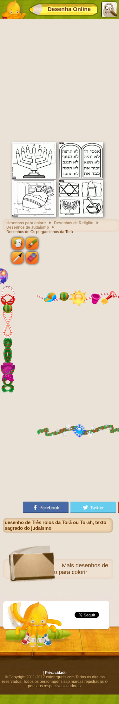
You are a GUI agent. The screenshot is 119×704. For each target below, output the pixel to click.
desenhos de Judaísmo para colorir (70, 568)
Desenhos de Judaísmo (27, 227)
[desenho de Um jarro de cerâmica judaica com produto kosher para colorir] (34, 215)
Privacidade (56, 672)
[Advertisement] (59, 80)
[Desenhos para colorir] (14, 9)
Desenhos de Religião (73, 223)
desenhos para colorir (26, 223)
